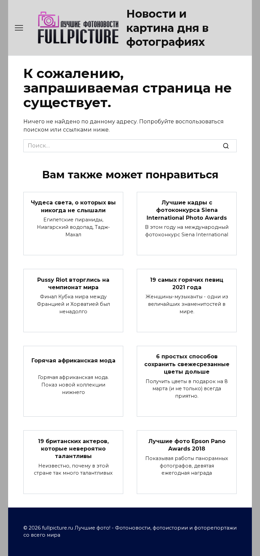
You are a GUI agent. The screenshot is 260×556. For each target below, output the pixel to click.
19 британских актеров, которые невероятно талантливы (73, 448)
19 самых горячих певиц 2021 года (186, 283)
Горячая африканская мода (73, 360)
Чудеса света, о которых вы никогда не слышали (73, 206)
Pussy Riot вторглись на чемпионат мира (73, 283)
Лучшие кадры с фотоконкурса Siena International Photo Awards (187, 210)
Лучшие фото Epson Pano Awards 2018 (186, 445)
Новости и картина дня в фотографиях (167, 27)
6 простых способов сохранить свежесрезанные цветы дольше (187, 364)
